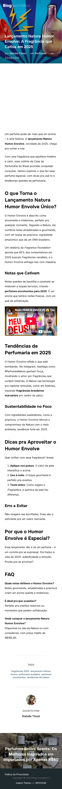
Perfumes (40, 53)
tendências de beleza (38, 677)
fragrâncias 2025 (20, 671)
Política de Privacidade (17, 774)
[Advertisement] (31, 99)
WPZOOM (40, 783)
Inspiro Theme (23, 783)
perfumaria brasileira (29, 674)
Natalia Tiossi (18, 53)
